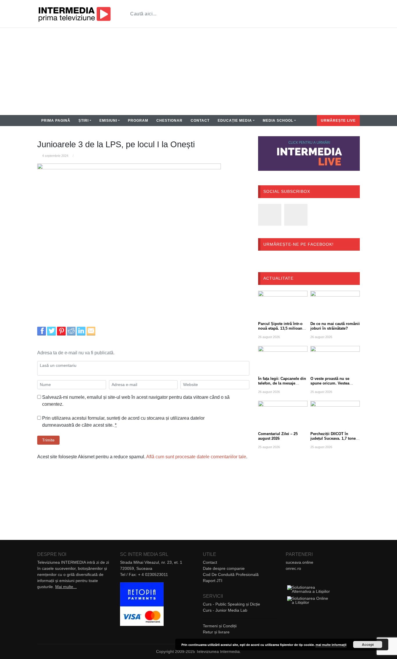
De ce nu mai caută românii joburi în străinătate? (335, 326)
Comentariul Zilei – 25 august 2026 (278, 436)
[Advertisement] (198, 71)
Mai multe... (66, 586)
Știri (83, 120)
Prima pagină (55, 120)
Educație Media (235, 120)
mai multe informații (331, 644)
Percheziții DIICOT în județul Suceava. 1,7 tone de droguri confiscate (333, 438)
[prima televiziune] (74, 13)
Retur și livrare (216, 632)
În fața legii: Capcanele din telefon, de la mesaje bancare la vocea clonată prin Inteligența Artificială (282, 385)
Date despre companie (224, 568)
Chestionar (169, 120)
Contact (200, 120)
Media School (278, 120)
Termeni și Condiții (220, 626)
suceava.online (299, 562)
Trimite (48, 440)
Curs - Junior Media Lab (225, 610)
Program (138, 120)
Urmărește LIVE (338, 120)
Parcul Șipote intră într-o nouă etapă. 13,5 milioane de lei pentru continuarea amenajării (281, 331)
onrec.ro (293, 568)
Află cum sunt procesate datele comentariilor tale (196, 456)
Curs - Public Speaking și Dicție (231, 604)
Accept (368, 644)
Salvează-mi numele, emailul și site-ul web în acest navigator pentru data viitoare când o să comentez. (136, 401)
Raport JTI (212, 580)
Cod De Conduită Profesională (231, 574)
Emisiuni (108, 120)
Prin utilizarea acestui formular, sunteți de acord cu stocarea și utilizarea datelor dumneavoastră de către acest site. (123, 422)
